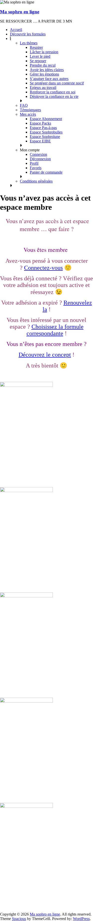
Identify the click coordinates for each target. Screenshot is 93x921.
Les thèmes (28, 43)
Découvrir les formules (28, 34)
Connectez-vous (43, 267)
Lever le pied (40, 56)
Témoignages (30, 110)
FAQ (24, 105)
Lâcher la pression (44, 52)
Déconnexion (40, 159)
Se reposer (38, 61)
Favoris (35, 168)
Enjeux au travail (43, 87)
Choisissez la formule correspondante (55, 330)
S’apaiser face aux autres (49, 79)
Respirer (36, 47)
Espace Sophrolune (45, 136)
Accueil (16, 29)
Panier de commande (46, 172)
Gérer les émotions (44, 74)
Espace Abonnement (46, 119)
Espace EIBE (40, 141)
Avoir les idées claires (47, 70)
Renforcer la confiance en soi (52, 92)
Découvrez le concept (45, 354)
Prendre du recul (43, 65)
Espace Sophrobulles (46, 132)
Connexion (38, 154)
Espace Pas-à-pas (43, 128)
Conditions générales (36, 181)
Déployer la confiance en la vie (54, 96)
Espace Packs (40, 123)
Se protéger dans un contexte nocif (57, 83)
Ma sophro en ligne (19, 11)
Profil (34, 163)
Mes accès (28, 114)
